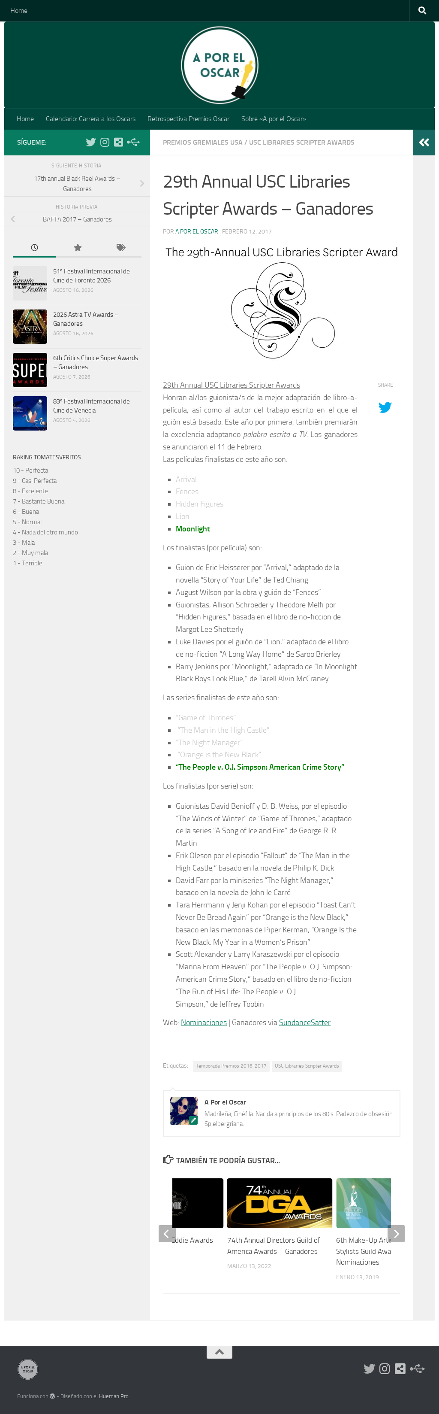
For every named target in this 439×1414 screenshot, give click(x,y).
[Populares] (77, 248)
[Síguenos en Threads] (132, 142)
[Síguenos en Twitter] (91, 142)
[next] (396, 1233)
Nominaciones (204, 1022)
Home (18, 10)
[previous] (167, 1233)
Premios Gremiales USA (203, 142)
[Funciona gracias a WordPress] (52, 1396)
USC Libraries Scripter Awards (302, 142)
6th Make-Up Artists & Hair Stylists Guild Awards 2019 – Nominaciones (381, 1251)
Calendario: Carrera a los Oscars (90, 119)
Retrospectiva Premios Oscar (188, 119)
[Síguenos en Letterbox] (118, 142)
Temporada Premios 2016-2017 (231, 1066)
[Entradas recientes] (34, 248)
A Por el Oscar (196, 231)
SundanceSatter (305, 1022)
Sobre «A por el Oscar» (273, 119)
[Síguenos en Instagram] (104, 142)
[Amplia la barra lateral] (424, 142)
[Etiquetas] (120, 248)
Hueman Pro (114, 1396)
